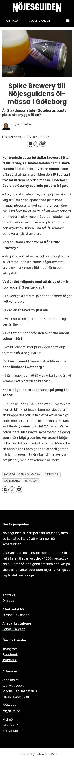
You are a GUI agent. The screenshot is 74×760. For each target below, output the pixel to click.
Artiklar (13, 20)
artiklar (52, 474)
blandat (31, 480)
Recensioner (39, 20)
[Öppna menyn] (67, 21)
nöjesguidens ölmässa (22, 474)
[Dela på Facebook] (30, 144)
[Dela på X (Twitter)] (37, 144)
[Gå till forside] (37, 7)
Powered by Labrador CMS (37, 754)
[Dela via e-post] (43, 144)
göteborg (12, 480)
